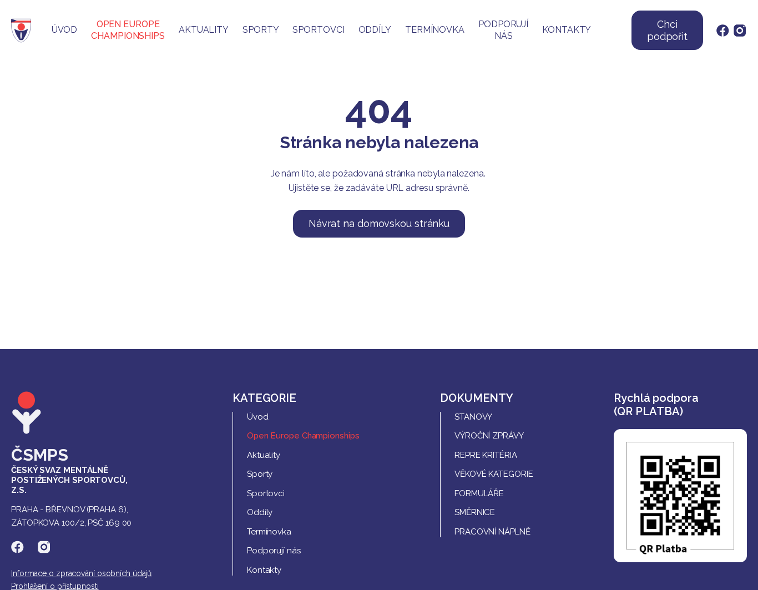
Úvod (65, 29)
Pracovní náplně (492, 532)
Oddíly (374, 29)
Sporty (260, 29)
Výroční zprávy (489, 436)
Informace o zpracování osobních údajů (81, 573)
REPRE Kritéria (485, 455)
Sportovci (318, 29)
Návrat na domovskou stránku (379, 223)
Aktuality (204, 29)
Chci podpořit (667, 30)
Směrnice (474, 512)
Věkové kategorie (493, 474)
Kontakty (566, 29)
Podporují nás (503, 30)
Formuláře (479, 493)
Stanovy (473, 417)
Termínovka (434, 29)
